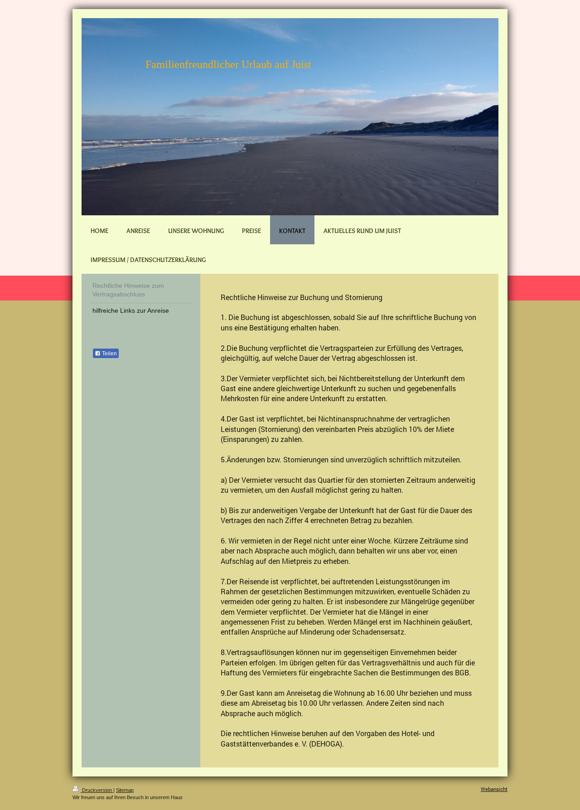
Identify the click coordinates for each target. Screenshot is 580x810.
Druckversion (97, 790)
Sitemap (125, 790)
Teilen (109, 353)
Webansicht (494, 789)
